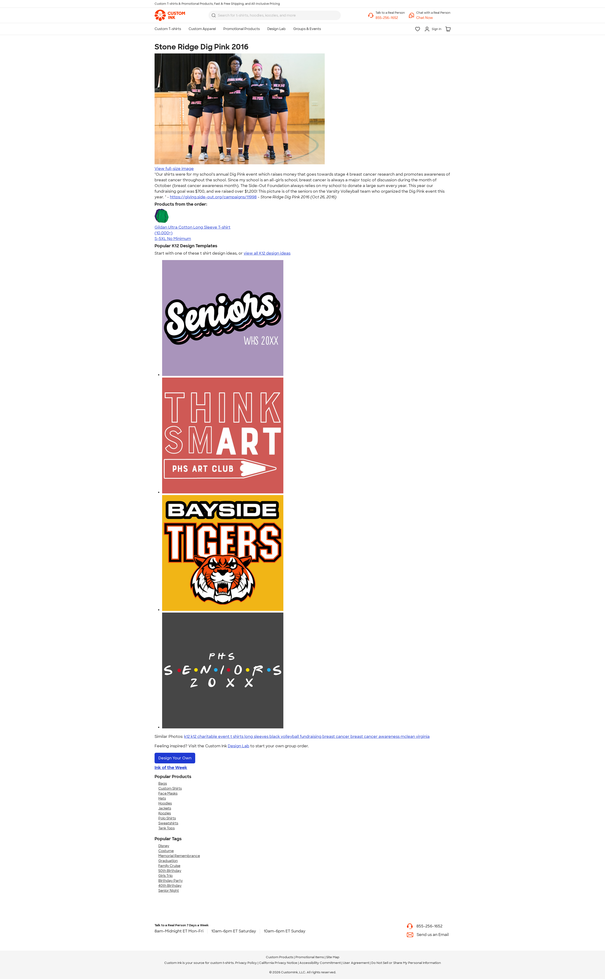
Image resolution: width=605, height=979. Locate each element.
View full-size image (174, 168)
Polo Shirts (167, 818)
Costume (166, 851)
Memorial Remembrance (179, 856)
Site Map (332, 957)
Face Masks (167, 793)
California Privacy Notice (278, 963)
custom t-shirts (222, 963)
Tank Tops (166, 828)
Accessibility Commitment (320, 963)
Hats (162, 798)
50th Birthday (169, 871)
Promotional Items (309, 957)
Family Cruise (169, 866)
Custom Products (279, 957)
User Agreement (356, 963)
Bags (162, 783)
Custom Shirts (170, 788)
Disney (163, 846)
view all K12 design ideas (267, 253)
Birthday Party (170, 881)
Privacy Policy (246, 963)
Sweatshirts (168, 823)
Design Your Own (174, 758)
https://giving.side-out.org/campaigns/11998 (213, 197)
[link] (170, 15)
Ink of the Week (171, 767)
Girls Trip (165, 876)
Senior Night (168, 890)
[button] (433, 17)
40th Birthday (170, 885)
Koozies (164, 813)
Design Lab (238, 746)
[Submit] (213, 15)
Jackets (164, 808)
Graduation (168, 861)
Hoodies (165, 803)
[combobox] (274, 15)
